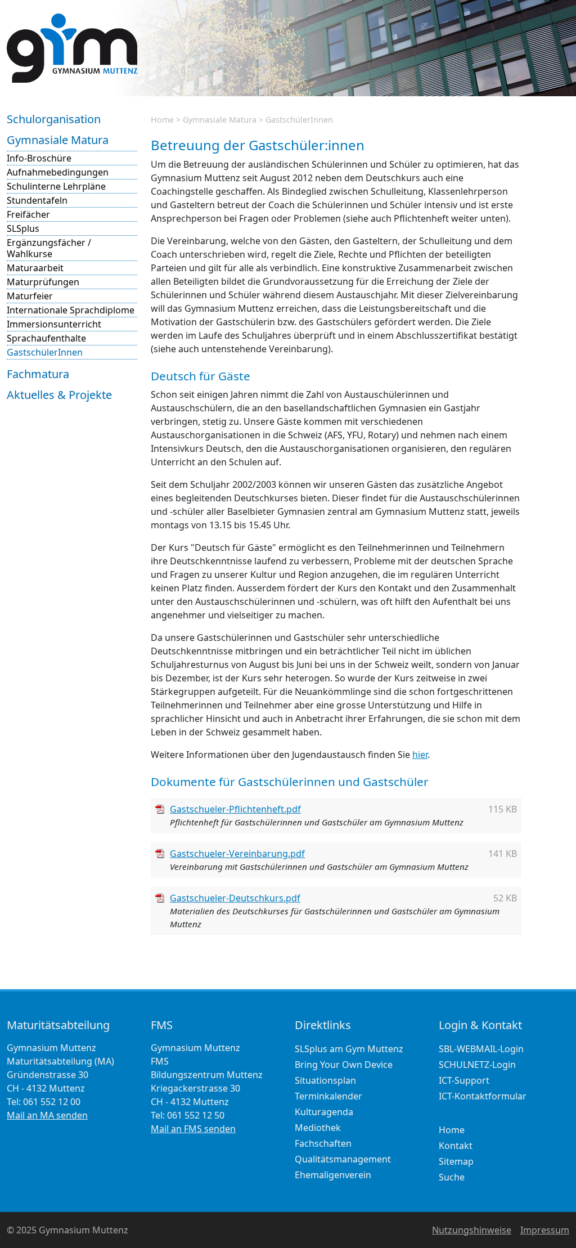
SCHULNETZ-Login (477, 1064)
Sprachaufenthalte (46, 338)
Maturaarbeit (35, 268)
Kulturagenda (324, 1112)
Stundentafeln (37, 200)
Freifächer (28, 214)
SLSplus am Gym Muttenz (349, 1049)
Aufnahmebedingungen (58, 172)
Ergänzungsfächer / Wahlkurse (49, 248)
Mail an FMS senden (193, 1129)
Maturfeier (30, 296)
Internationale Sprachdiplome (70, 310)
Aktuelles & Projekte (59, 394)
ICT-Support (464, 1080)
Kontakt (455, 1145)
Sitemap (456, 1161)
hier (420, 754)
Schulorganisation (54, 119)
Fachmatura (38, 373)
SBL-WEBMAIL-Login (481, 1049)
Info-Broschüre (39, 158)
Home (162, 119)
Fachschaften (323, 1143)
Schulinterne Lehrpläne (56, 186)
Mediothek (318, 1127)
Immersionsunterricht (54, 324)
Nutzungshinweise (471, 1230)
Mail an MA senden (47, 1115)
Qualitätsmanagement (343, 1159)
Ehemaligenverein (333, 1175)
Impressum (544, 1230)
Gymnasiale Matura (58, 139)
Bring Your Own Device (344, 1064)
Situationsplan (325, 1080)
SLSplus (23, 228)
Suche (452, 1177)
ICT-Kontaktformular (482, 1096)
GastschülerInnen (45, 352)
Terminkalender (328, 1096)
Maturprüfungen (43, 282)
